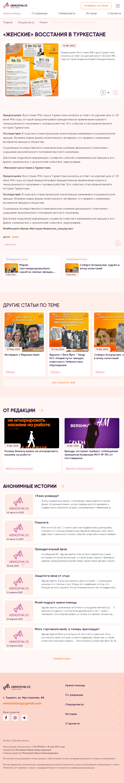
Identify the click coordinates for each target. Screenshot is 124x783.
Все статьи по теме (63, 383)
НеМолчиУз (10, 244)
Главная (8, 22)
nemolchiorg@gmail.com (22, 703)
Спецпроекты (66, 13)
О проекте (114, 13)
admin (15, 237)
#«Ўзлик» (10, 372)
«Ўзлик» (43, 22)
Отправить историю (96, 6)
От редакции (39, 13)
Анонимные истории (30, 486)
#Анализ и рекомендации (19, 468)
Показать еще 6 (62, 658)
